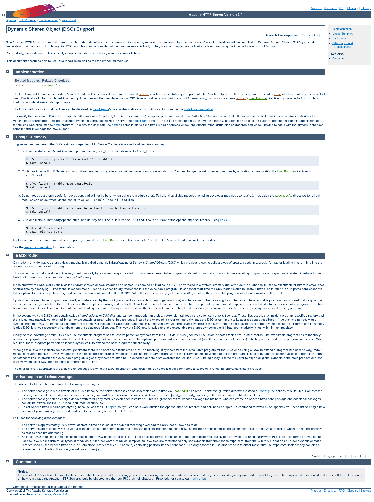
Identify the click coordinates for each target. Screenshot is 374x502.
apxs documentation (38, 247)
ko (315, 35)
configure (101, 109)
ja (309, 35)
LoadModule (51, 85)
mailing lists (198, 478)
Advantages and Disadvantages (342, 45)
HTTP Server (27, 20)
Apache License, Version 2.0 (49, 494)
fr (303, 35)
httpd (46, 46)
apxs (270, 46)
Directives (330, 8)
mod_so (20, 85)
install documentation (198, 109)
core (277, 94)
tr (322, 35)
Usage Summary (342, 33)
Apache (11, 20)
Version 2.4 (69, 20)
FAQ (342, 8)
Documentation (48, 20)
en (295, 35)
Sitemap (366, 8)
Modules (316, 8)
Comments (339, 58)
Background (339, 38)
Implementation (342, 28)
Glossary (352, 8)
